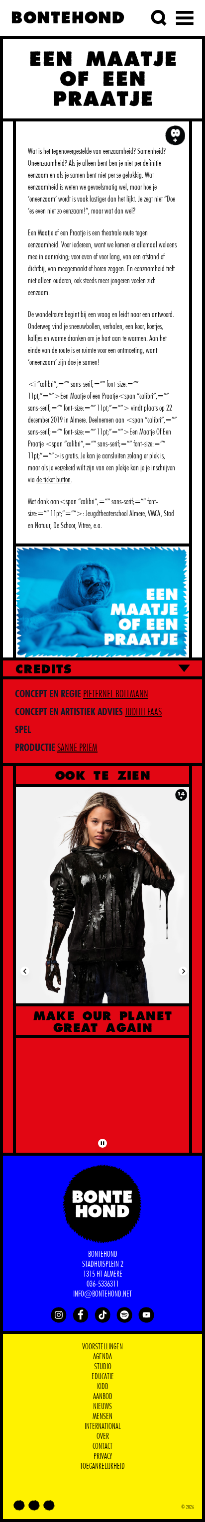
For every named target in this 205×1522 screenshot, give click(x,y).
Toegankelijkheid (102, 1466)
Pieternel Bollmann (115, 694)
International (103, 1426)
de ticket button (53, 480)
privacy (103, 1456)
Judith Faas (143, 712)
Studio (102, 1367)
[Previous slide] (24, 971)
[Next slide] (183, 971)
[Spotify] (124, 1315)
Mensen (102, 1416)
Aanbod (102, 1397)
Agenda (102, 1357)
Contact (102, 1446)
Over (103, 1436)
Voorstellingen (102, 1347)
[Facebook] (81, 1315)
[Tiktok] (102, 1315)
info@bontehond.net (102, 1294)
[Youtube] (146, 1315)
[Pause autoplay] (102, 1143)
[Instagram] (59, 1315)
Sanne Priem (77, 748)
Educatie (103, 1377)
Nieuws (102, 1407)
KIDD (102, 1387)
